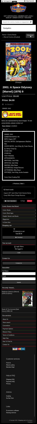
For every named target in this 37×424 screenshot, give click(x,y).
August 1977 (7, 193)
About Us (5, 319)
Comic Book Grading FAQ (12, 177)
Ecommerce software (12, 410)
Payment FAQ (10, 381)
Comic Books (12, 34)
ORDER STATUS (18, 17)
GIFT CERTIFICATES (10, 16)
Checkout (19, 237)
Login (14, 2)
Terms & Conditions (8, 335)
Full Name (5, 271)
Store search (6, 322)
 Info (5, 129)
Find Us (8, 363)
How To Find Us (7, 341)
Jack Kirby (15, 193)
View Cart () (29, 1)
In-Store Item (6, 222)
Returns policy (10, 365)
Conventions (6, 325)
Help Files (6, 338)
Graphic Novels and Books (11, 216)
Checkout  (30, 35)
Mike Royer (11, 195)
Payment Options (8, 329)
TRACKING (27, 17)
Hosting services (11, 412)
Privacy (8, 383)
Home (4, 34)
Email (4, 276)
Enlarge (18, 82)
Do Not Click (10, 398)
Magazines (6, 219)
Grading (8, 396)
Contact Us (19, 263)
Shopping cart (20, 229)
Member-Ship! (10, 367)
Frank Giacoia (22, 193)
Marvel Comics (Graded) (12, 37)
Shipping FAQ (10, 379)
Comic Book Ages (8, 213)
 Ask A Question (10, 201)
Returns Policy (7, 332)
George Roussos (20, 195)
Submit (19, 282)
